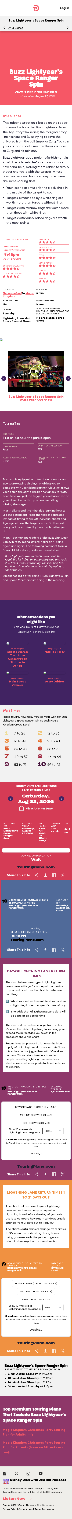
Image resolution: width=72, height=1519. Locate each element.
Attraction (26, 91)
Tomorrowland (12, 293)
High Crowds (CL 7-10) (36, 1123)
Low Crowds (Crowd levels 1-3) (36, 1107)
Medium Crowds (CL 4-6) (36, 1115)
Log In (64, 8)
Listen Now (14, 1498)
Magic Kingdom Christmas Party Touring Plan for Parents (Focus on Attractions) (34, 1445)
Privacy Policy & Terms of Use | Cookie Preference (28, 1509)
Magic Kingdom (47, 91)
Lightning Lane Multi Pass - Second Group (17, 320)
